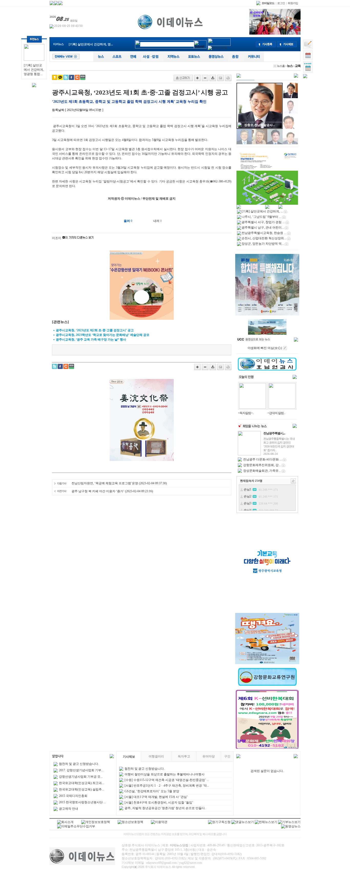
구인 (227, 756)
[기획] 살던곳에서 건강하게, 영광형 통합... (34, 70)
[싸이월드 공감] (77, 77)
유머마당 (208, 756)
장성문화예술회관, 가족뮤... (262, 470)
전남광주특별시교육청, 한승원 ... (264, 233)
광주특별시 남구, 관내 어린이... (263, 227)
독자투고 (184, 756)
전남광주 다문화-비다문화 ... (262, 459)
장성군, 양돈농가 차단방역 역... (263, 243)
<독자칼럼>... (246, 413)
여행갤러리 (156, 756)
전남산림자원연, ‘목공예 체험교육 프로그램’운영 (104, 483)
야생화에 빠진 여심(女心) (265, 348)
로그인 (281, 3)
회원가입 (293, 3)
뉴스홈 (281, 65)
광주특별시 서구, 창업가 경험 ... (263, 222)
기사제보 (129, 756)
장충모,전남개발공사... (259, 125)
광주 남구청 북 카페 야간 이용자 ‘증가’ (98, 491)
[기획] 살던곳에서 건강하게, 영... (91, 44)
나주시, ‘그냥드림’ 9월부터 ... (261, 217)
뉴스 (290, 66)
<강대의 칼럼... (276, 413)
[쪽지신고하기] (183, 78)
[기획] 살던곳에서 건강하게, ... (262, 211)
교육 (298, 66)
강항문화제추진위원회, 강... (262, 465)
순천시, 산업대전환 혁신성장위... (264, 238)
